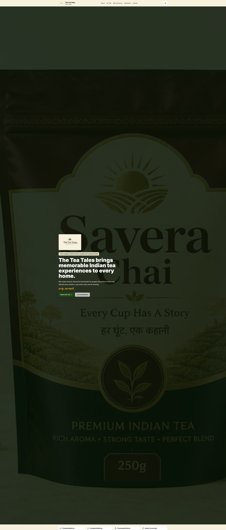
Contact (135, 3)
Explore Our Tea (65, 294)
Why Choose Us (118, 3)
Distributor (127, 3)
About (103, 3)
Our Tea (109, 3)
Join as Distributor (82, 294)
